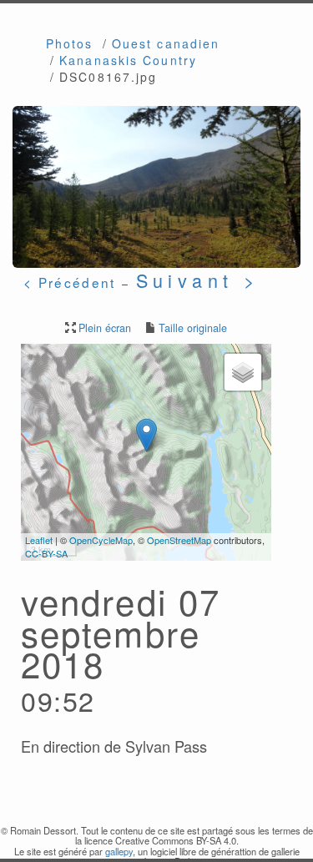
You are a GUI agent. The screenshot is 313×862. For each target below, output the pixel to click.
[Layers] (243, 372)
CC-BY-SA (46, 553)
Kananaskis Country (128, 60)
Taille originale (193, 327)
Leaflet (39, 540)
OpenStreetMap (179, 540)
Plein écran (104, 327)
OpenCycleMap (101, 540)
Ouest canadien (166, 43)
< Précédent (69, 282)
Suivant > (198, 280)
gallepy (119, 851)
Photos (69, 43)
